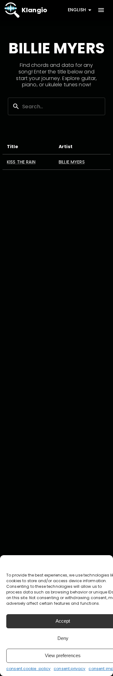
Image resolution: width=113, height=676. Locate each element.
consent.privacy (69, 668)
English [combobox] (77, 10)
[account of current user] (101, 10)
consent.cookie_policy (28, 668)
